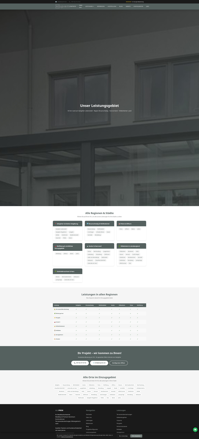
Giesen (121, 254)
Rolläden (119, 429)
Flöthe (64, 238)
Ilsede (108, 232)
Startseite (72, 6)
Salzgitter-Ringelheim (61, 232)
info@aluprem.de (62, 1)
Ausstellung (112, 6)
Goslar (89, 251)
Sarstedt (140, 257)
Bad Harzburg (97, 251)
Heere (70, 238)
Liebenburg (90, 254)
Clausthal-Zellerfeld (100, 260)
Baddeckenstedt (74, 235)
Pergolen (119, 423)
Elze (130, 263)
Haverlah (58, 238)
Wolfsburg (58, 253)
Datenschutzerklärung (67, 437)
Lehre (138, 229)
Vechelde (90, 235)
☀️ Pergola (57, 317)
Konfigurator (138, 6)
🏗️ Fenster (57, 339)
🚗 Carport (57, 322)
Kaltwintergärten (122, 417)
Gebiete (128, 6)
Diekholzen (122, 260)
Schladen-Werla (100, 232)
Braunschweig (91, 229)
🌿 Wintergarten (58, 313)
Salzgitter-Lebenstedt (61, 229)
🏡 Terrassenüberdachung (61, 309)
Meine (133, 229)
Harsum (128, 254)
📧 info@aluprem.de (99, 363)
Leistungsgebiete (91, 432)
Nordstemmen (131, 257)
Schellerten (64, 235)
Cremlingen (91, 232)
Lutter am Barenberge (93, 257)
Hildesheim (122, 251)
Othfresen (107, 254)
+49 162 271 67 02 (75, 1)
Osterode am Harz (92, 263)
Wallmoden (104, 257)
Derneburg (130, 260)
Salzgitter (57, 385)
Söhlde (57, 235)
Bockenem (130, 251)
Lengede (71, 232)
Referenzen (101, 6)
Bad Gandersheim (66, 276)
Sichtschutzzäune (122, 426)
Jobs (147, 6)
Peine (121, 229)
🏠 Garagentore (58, 334)
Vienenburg (99, 254)
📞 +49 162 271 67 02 (80, 363)
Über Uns (89, 417)
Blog (121, 6)
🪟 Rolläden (57, 330)
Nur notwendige (123, 436)
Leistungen (89, 6)
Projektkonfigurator (92, 429)
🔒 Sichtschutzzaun (59, 326)
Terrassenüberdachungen (124, 414)
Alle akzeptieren (136, 436)
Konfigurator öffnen (118, 363)
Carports (119, 420)
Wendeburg (98, 235)
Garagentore (120, 432)
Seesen (57, 276)
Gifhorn (127, 229)
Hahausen (90, 260)
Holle (137, 251)
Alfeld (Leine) (123, 263)
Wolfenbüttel (100, 229)
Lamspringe (139, 260)
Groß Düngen (135, 254)
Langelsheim (106, 251)
